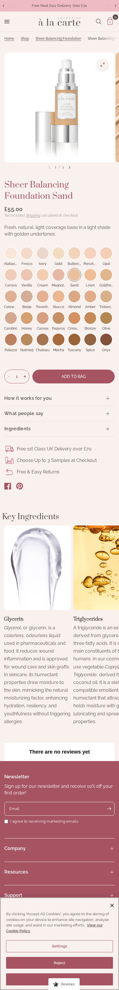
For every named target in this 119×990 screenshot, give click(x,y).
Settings (59, 946)
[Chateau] (42, 339)
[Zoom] (102, 64)
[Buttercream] (74, 253)
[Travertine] (42, 296)
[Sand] (74, 274)
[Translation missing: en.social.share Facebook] (7, 486)
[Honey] (26, 317)
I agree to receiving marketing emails (44, 821)
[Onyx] (106, 339)
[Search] (98, 22)
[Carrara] (10, 274)
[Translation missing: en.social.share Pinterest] (19, 486)
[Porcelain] (90, 253)
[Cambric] (10, 317)
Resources (16, 872)
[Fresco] (26, 253)
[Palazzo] (10, 339)
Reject (60, 963)
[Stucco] (58, 296)
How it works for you (28, 398)
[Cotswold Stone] (10, 296)
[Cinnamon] (74, 317)
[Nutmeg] (26, 339)
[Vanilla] (26, 274)
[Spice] (90, 339)
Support (13, 895)
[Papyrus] (58, 317)
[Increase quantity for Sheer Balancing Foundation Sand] (25, 376)
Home (9, 39)
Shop (25, 39)
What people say (24, 413)
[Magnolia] (58, 274)
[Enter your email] (109, 809)
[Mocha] (58, 339)
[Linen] (90, 274)
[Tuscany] (74, 339)
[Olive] (106, 317)
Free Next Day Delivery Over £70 (59, 6)
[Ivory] (42, 253)
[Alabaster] (10, 253)
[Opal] (106, 253)
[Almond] (74, 296)
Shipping (33, 215)
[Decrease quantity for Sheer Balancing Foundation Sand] (9, 376)
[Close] (112, 905)
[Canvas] (42, 317)
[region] (59, 943)
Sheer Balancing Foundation (58, 39)
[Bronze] (90, 317)
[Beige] (26, 296)
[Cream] (42, 274)
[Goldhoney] (106, 274)
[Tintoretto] (106, 296)
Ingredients (17, 428)
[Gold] (58, 253)
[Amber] (90, 296)
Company (15, 848)
